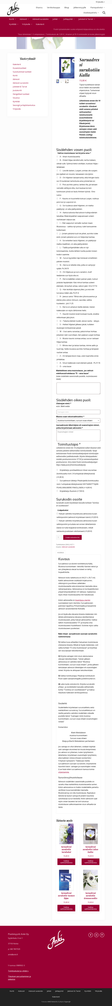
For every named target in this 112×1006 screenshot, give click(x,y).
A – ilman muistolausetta (70, 156)
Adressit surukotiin (68, 547)
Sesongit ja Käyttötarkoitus (24, 105)
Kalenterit (17, 64)
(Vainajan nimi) (63, 403)
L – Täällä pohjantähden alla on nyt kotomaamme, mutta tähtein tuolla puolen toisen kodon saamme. (77, 251)
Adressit (16, 79)
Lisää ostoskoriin (72, 537)
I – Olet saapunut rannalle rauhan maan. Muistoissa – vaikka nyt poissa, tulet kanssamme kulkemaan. (76, 226)
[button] (74, 61)
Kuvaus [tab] (60, 552)
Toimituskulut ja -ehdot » (18, 971)
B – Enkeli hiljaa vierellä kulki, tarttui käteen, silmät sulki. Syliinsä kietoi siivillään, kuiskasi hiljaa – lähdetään (78, 163)
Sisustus (16, 98)
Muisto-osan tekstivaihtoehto (70, 416)
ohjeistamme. (63, 772)
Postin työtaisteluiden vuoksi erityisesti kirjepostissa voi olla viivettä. (79, 29)
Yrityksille (17, 109)
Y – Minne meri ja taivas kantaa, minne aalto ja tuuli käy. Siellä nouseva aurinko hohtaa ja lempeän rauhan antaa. (78, 349)
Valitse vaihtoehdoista (66, 862)
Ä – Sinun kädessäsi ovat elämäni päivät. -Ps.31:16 (80, 363)
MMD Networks (53, 1002)
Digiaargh (67, 1002)
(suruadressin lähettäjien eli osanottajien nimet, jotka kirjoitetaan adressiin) (78, 426)
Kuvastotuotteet (19, 68)
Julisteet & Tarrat (20, 86)
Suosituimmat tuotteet (22, 72)
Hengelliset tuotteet (21, 94)
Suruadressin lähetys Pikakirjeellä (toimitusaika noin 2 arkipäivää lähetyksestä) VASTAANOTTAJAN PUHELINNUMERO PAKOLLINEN (78, 484)
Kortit (15, 75)
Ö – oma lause (65, 366)
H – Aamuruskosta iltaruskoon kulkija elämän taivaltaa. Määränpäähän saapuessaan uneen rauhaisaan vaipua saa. (77, 216)
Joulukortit (17, 90)
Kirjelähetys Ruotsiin (72, 491)
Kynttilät (16, 101)
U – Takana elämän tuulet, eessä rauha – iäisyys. (79, 321)
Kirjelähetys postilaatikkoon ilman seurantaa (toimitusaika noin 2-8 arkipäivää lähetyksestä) (76, 473)
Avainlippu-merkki (82, 600)
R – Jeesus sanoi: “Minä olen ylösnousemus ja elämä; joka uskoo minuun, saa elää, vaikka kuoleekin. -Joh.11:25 (77, 300)
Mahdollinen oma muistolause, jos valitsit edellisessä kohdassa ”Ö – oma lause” (74, 372)
